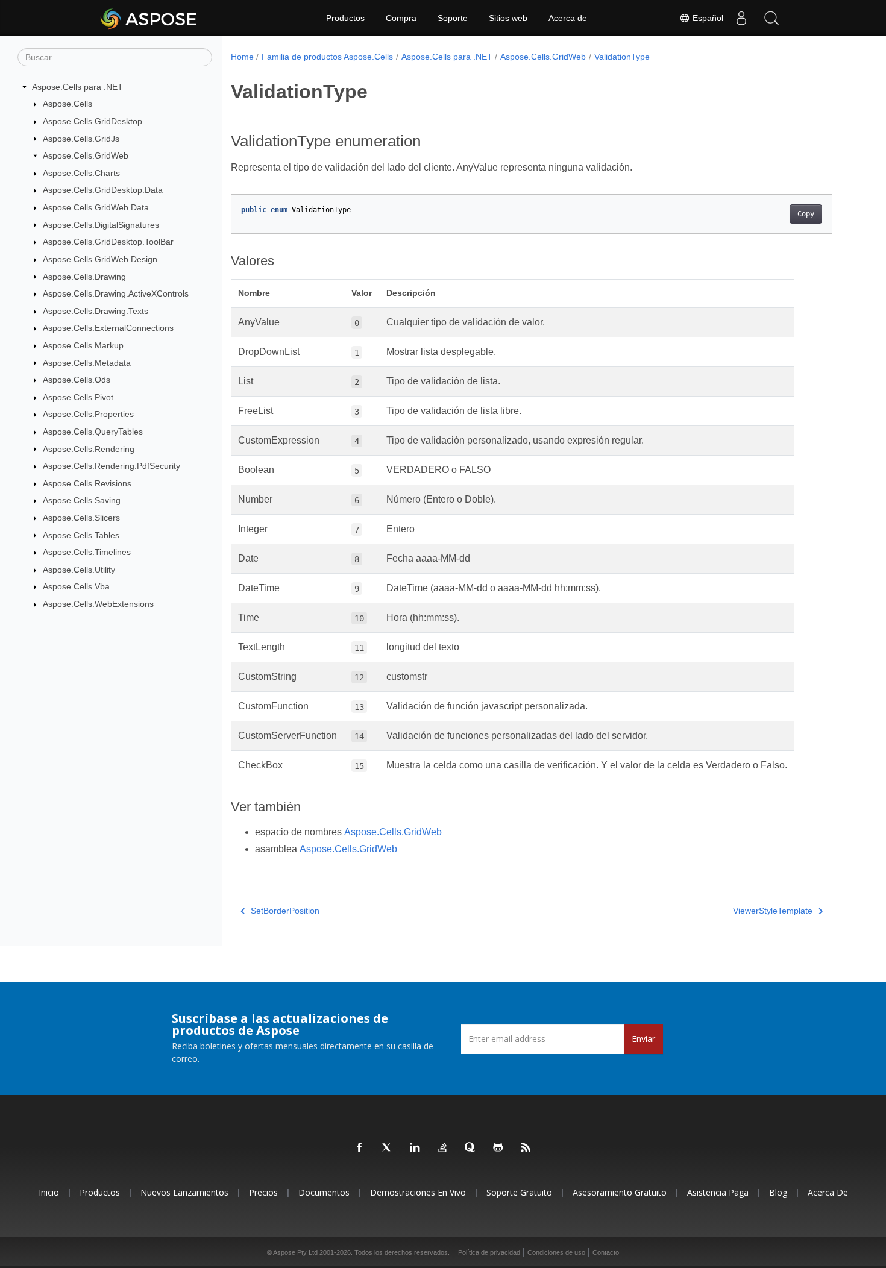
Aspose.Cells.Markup (83, 345)
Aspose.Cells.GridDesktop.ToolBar (108, 241)
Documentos (324, 1192)
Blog (778, 1192)
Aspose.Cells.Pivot (78, 397)
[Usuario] (741, 18)
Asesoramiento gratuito (620, 1192)
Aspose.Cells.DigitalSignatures (101, 225)
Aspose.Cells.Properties (88, 414)
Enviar (643, 1038)
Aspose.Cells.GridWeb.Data (96, 207)
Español (706, 18)
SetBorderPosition (285, 910)
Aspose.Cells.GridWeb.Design (100, 259)
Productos (345, 18)
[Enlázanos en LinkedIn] (415, 1148)
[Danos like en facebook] (360, 1148)
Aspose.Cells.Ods (76, 379)
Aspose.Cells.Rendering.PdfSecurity (111, 466)
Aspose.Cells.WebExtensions (98, 604)
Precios (263, 1192)
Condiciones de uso (556, 1252)
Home (242, 56)
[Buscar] (771, 18)
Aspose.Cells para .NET (77, 87)
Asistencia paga (718, 1192)
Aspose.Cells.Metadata (87, 363)
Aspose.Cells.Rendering (88, 449)
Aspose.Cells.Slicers (81, 518)
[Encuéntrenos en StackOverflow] (443, 1148)
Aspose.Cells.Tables (81, 535)
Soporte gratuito (519, 1192)
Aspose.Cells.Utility (79, 569)
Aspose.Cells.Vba (76, 586)
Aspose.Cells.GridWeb (85, 155)
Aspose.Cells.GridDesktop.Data (103, 190)
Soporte (453, 18)
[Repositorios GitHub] (498, 1148)
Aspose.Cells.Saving (82, 500)
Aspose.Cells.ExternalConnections (108, 328)
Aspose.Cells (67, 103)
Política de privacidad (489, 1252)
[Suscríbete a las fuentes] (526, 1148)
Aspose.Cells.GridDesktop (92, 121)
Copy (805, 214)
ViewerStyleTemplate (772, 910)
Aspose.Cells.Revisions (87, 483)
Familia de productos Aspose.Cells (327, 56)
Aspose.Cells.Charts (81, 173)
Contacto (605, 1252)
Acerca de (567, 18)
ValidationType (622, 56)
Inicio (49, 1192)
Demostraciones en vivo (418, 1192)
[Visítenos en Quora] (471, 1148)
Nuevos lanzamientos (184, 1192)
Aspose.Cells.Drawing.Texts (95, 311)
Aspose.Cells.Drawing (84, 276)
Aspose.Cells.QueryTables (93, 431)
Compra (401, 18)
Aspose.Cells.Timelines (87, 552)
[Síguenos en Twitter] (387, 1148)
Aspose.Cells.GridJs (81, 138)
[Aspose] (149, 18)
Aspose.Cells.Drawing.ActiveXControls (116, 293)
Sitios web (508, 18)
